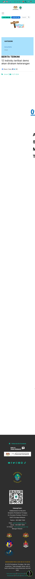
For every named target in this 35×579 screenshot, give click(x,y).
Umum (6, 50)
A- (15, 1)
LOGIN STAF (15, 17)
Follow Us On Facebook (19, 443)
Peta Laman (24, 575)
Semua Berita (8, 47)
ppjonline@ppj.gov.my (19, 523)
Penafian (17, 575)
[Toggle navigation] (2, 13)
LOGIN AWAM (5, 17)
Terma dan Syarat (11, 573)
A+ (20, 1)
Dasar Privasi (20, 573)
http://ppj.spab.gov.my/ (21, 527)
